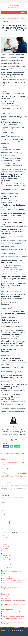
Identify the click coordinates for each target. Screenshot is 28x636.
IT (24, 630)
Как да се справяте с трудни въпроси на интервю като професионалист (21, 474)
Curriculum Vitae (6, 539)
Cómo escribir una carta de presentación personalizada (14, 614)
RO (11, 632)
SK (15, 632)
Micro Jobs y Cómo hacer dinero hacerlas (11, 591)
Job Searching (6, 553)
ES (19, 632)
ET (10, 630)
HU (22, 630)
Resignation (5, 557)
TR (23, 632)
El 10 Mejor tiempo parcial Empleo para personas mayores (15, 576)
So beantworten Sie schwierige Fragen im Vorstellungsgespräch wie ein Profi (7, 475)
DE (16, 630)
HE (20, 630)
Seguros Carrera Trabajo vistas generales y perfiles (13, 616)
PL (8, 632)
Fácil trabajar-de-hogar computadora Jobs (11, 573)
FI (12, 630)
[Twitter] (16, 440)
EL (18, 630)
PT (6, 632)
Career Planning (6, 535)
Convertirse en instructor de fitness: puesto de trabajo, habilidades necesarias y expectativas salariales (13, 570)
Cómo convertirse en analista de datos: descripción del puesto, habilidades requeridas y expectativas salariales (13, 601)
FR (14, 630)
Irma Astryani (5, 483)
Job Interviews (8, 468)
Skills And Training (7, 559)
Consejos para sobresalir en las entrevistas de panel (13, 585)
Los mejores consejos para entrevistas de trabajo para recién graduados (13, 458)
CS (4, 630)
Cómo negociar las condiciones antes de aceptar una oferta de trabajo (13, 463)
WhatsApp (17, 446)
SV (21, 632)
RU (13, 632)
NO (4, 632)
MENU (24, 12)
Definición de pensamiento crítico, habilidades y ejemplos (14, 580)
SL (17, 632)
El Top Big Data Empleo (8, 567)
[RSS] (14, 1)
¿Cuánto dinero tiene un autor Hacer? (10, 578)
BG (2, 630)
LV (26, 630)
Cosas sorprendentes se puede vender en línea (12, 582)
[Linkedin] (12, 440)
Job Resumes (6, 551)
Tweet (11, 446)
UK (25, 632)
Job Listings (5, 548)
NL (8, 630)
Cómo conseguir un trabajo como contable (11, 611)
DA (6, 630)
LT (2, 632)
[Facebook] (14, 440)
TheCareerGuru (14, 5)
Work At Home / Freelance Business (10, 562)
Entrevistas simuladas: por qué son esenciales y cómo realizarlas (12, 454)
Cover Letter (5, 537)
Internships (5, 544)
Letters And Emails (7, 555)
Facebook (6, 446)
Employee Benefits (7, 542)
